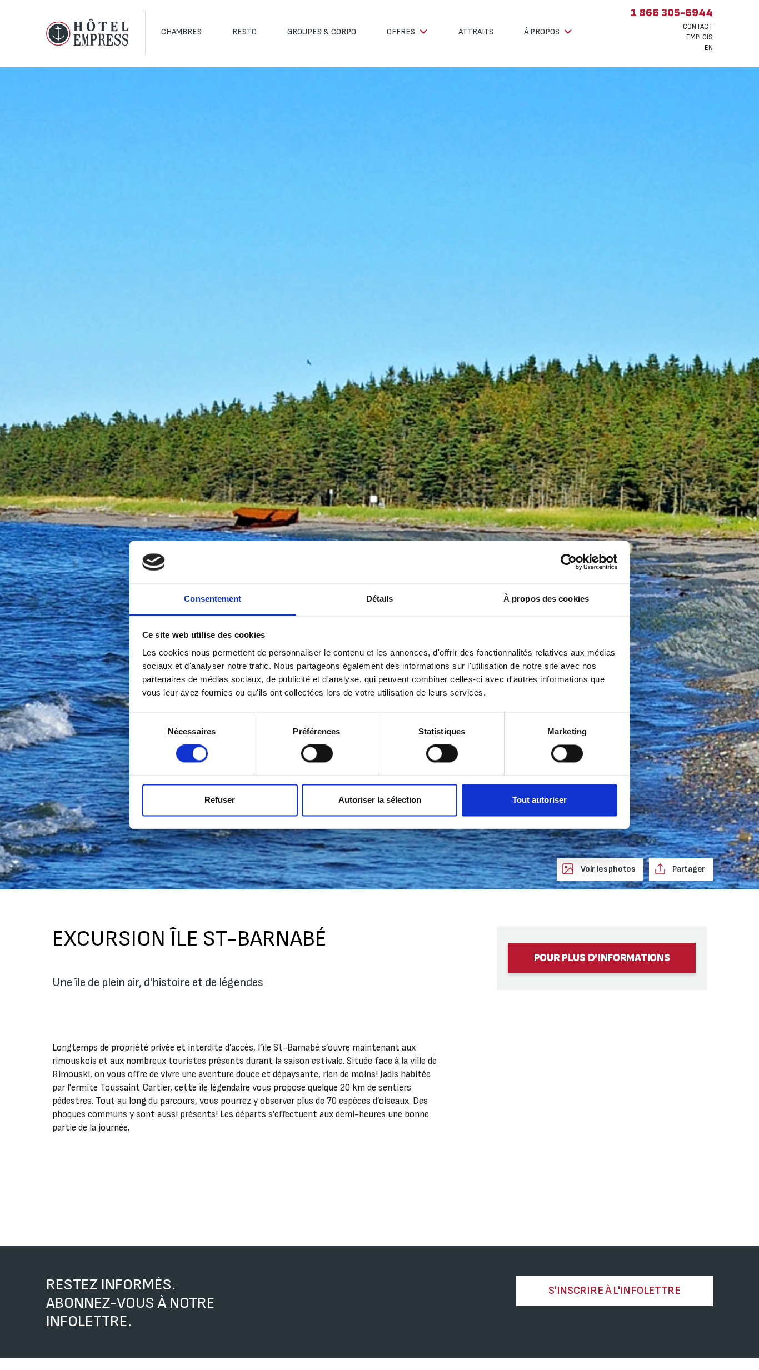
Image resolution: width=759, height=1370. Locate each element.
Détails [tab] (379, 598)
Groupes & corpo (321, 32)
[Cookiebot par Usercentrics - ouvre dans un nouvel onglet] (568, 562)
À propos (542, 32)
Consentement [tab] (212, 598)
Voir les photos (607, 869)
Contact (698, 26)
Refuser (219, 799)
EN (709, 47)
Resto (244, 32)
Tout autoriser (539, 799)
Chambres (181, 32)
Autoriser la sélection (379, 799)
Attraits (475, 32)
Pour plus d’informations (602, 958)
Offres (402, 32)
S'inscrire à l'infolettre (614, 1290)
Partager (688, 869)
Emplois (699, 37)
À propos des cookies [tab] (546, 598)
